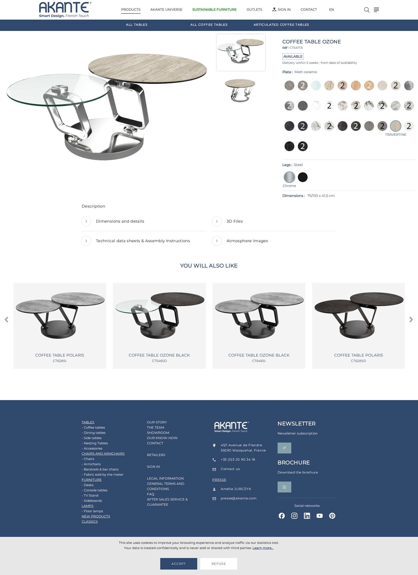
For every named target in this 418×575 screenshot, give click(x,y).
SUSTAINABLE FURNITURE (214, 9)
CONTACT (309, 9)
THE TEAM (155, 427)
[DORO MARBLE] (368, 109)
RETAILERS (156, 455)
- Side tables (91, 438)
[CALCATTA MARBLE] (341, 109)
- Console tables (94, 490)
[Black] (301, 180)
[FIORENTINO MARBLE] (314, 129)
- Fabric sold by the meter (102, 474)
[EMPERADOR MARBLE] (394, 109)
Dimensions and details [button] (120, 221)
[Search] (367, 10)
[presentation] (7, 320)
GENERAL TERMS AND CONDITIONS (165, 486)
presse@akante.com (239, 498)
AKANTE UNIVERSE (166, 9)
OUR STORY (157, 422)
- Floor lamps (92, 511)
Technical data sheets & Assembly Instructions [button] (143, 240)
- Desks (87, 485)
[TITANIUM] (288, 149)
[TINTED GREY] (301, 109)
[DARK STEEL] (341, 129)
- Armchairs (91, 464)
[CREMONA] (381, 88)
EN (331, 10)
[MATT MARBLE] (314, 109)
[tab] (209, 207)
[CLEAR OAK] (354, 88)
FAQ (150, 494)
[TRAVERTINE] (407, 129)
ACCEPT (179, 564)
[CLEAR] (314, 88)
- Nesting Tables (95, 443)
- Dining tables (93, 433)
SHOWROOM (158, 433)
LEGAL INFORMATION (165, 478)
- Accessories (92, 448)
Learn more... (263, 548)
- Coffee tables (93, 427)
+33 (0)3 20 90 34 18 (238, 459)
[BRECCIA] (328, 88)
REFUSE (219, 564)
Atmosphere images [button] (247, 240)
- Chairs (88, 459)
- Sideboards (92, 501)
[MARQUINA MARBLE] (288, 129)
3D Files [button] (235, 221)
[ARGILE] (288, 88)
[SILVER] (368, 129)
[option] (137, 24)
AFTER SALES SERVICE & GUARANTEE (167, 502)
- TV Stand (90, 495)
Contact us (230, 469)
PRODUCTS (130, 9)
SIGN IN (284, 9)
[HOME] (65, 10)
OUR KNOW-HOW (162, 438)
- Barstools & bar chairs (100, 469)
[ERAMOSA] (407, 88)
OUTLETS (254, 9)
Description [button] (93, 206)
